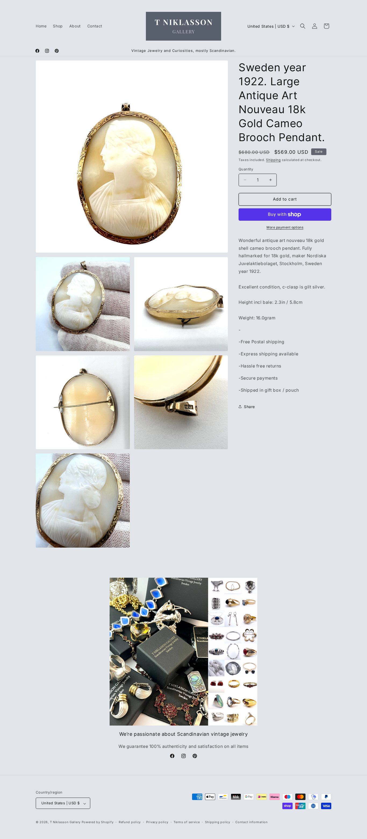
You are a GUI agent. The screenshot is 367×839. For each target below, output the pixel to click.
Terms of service (187, 822)
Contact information (251, 822)
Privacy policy (157, 822)
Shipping (273, 160)
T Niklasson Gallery (65, 822)
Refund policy (130, 822)
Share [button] (249, 406)
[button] (303, 26)
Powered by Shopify (98, 822)
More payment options (285, 227)
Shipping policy (217, 822)
